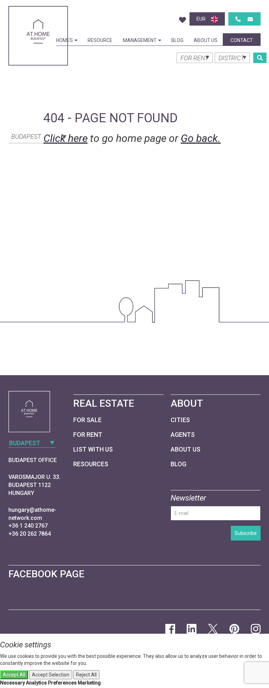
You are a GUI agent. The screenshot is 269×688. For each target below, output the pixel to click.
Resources (90, 464)
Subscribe (246, 533)
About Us (206, 40)
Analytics (36, 683)
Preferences (62, 683)
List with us (93, 449)
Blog (177, 40)
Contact (241, 40)
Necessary (12, 683)
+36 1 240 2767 (28, 525)
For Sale (87, 420)
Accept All (14, 674)
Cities (180, 420)
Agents (183, 434)
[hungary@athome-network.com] (250, 19)
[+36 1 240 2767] (238, 19)
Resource (100, 40)
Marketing (89, 683)
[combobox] (38, 136)
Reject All (86, 674)
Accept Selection (50, 674)
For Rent (87, 434)
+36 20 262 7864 (29, 533)
